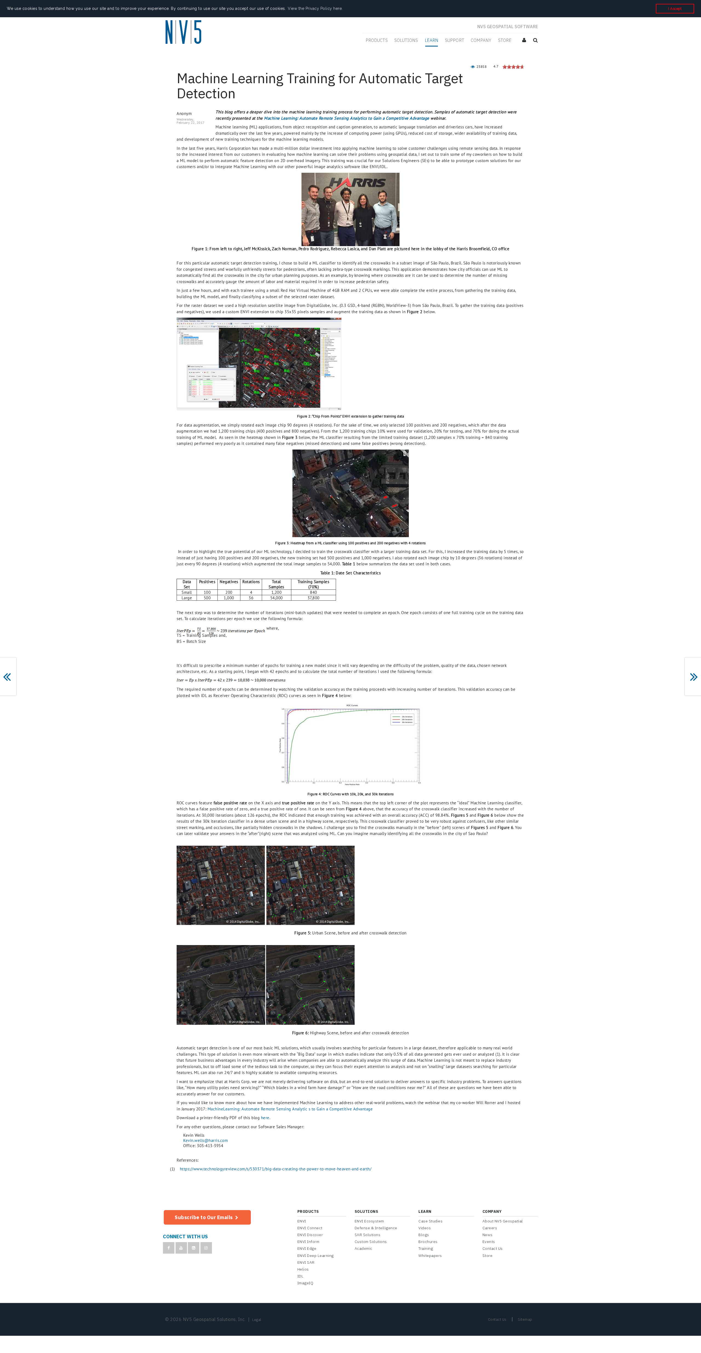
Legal (256, 1319)
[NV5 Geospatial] (184, 32)
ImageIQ (305, 1282)
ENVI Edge (307, 1248)
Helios (303, 1269)
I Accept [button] (675, 9)
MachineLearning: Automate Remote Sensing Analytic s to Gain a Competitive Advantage (290, 1109)
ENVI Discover (310, 1234)
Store (487, 1255)
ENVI (301, 1221)
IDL (300, 1276)
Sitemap (525, 1319)
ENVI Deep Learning (315, 1255)
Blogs (423, 1234)
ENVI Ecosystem (369, 1221)
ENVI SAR (306, 1262)
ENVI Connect (310, 1227)
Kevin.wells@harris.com (205, 1140)
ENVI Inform (308, 1241)
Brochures (428, 1241)
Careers (489, 1227)
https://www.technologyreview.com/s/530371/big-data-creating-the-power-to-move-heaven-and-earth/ (276, 1168)
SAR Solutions (368, 1234)
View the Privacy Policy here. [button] (315, 8)
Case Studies (430, 1221)
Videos (424, 1227)
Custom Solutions (371, 1241)
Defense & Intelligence (376, 1227)
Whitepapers (430, 1255)
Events (488, 1241)
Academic (363, 1248)
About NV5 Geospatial (502, 1221)
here (265, 1117)
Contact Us (492, 1248)
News (487, 1234)
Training (425, 1248)
